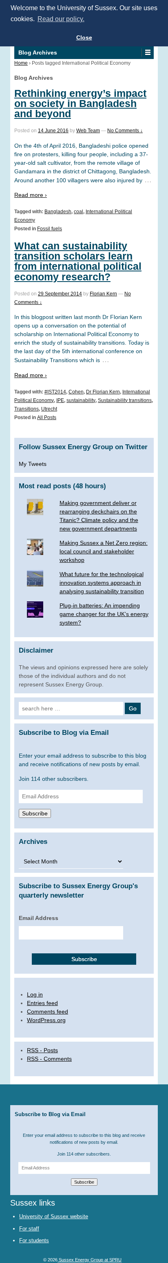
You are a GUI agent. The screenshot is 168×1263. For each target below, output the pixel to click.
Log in (35, 994)
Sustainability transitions (125, 400)
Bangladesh (57, 211)
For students (34, 1240)
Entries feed (42, 1003)
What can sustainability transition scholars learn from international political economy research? (77, 261)
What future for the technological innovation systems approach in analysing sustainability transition (102, 582)
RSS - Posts (42, 1050)
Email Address (38, 918)
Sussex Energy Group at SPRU (89, 1259)
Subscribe (35, 813)
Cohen (76, 392)
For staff (29, 1229)
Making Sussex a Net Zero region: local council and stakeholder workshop (104, 551)
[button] (147, 52)
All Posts (46, 417)
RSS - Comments (49, 1058)
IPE (60, 400)
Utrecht (49, 409)
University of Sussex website (53, 1216)
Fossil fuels (49, 229)
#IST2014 (55, 392)
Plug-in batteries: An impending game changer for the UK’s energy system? (104, 614)
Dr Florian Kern (103, 392)
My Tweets (32, 464)
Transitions (26, 409)
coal (78, 211)
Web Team (88, 130)
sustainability (80, 400)
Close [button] (84, 37)
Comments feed (47, 1011)
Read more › (30, 195)
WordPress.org (46, 1020)
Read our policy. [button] (61, 18)
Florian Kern (103, 294)
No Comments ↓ (125, 130)
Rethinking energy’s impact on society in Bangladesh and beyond (80, 103)
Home (21, 63)
